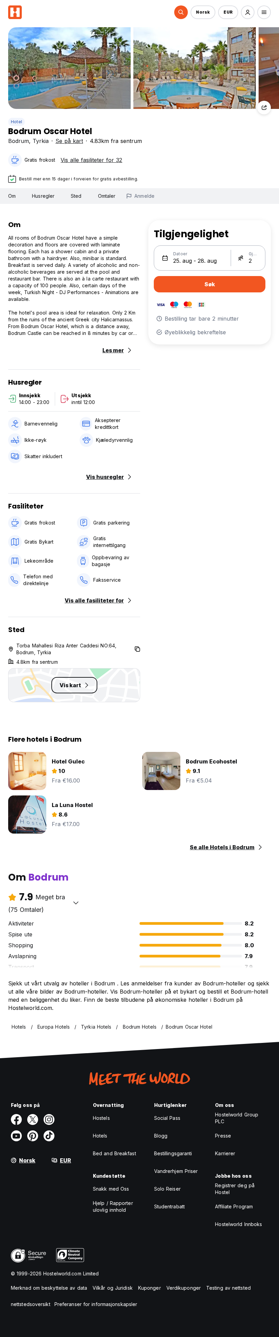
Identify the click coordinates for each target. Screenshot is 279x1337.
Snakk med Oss (111, 1189)
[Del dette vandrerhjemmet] (264, 107)
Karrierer (225, 1153)
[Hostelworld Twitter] (32, 1119)
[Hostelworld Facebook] (16, 1119)
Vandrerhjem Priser (176, 1171)
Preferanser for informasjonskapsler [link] (95, 1304)
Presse (223, 1136)
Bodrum (18, 141)
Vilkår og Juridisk (113, 1288)
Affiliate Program (234, 1206)
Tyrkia (41, 141)
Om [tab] (12, 196)
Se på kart (69, 141)
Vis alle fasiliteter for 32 (91, 160)
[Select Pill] (181, 12)
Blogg (161, 1136)
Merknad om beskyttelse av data (49, 1288)
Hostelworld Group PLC (236, 1118)
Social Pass (167, 1118)
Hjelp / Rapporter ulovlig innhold (113, 1206)
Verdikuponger (183, 1288)
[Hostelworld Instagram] (49, 1119)
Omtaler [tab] (107, 196)
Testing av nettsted (228, 1288)
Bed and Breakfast (114, 1153)
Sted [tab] (76, 196)
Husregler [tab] (43, 196)
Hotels (100, 1136)
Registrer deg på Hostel (235, 1188)
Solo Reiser (167, 1189)
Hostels (101, 1118)
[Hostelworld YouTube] (16, 1135)
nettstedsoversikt (30, 1304)
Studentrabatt (169, 1206)
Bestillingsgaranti (173, 1153)
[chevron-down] (76, 903)
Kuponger (149, 1288)
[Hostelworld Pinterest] (32, 1135)
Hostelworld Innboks (238, 1224)
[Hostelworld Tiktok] (49, 1135)
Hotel (16, 121)
